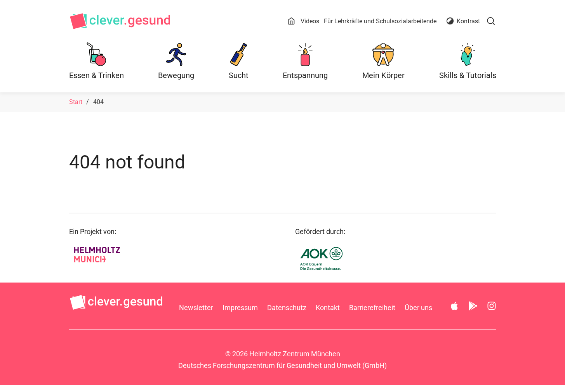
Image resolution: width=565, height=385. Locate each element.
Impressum (240, 307)
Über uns (418, 307)
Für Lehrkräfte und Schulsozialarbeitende (380, 21)
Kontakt (328, 307)
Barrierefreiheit (372, 307)
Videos (310, 21)
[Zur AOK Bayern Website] (339, 258)
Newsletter (196, 307)
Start (75, 102)
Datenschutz (286, 307)
